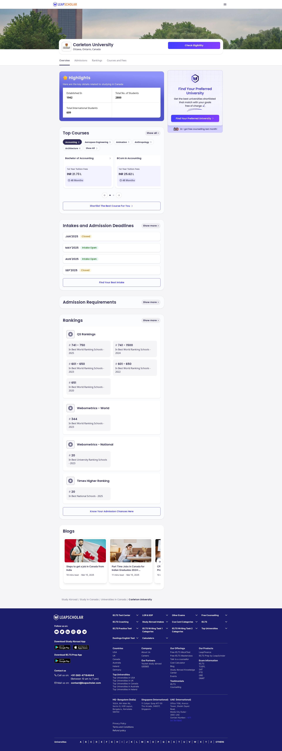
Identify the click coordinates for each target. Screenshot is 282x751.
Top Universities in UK (123, 680)
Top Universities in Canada (125, 683)
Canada (116, 659)
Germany (117, 669)
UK (114, 655)
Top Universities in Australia (126, 686)
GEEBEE (145, 666)
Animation (122, 142)
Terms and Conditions (123, 727)
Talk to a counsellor (179, 659)
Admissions (80, 60)
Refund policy (119, 730)
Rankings (97, 60)
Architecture (72, 148)
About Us (145, 652)
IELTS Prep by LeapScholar (212, 655)
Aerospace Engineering (98, 142)
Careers (145, 655)
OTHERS (220, 742)
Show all (152, 133)
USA (115, 652)
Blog (172, 666)
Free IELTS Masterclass (181, 655)
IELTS (173, 684)
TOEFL (202, 666)
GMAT (202, 678)
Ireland (116, 666)
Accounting (72, 142)
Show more (150, 225)
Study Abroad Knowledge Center (182, 671)
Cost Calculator (177, 662)
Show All (90, 148)
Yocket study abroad (151, 663)
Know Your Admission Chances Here (112, 511)
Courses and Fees (116, 60)
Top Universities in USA (124, 677)
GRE (201, 675)
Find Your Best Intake (111, 282)
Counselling (175, 687)
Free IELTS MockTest (180, 652)
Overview (64, 60)
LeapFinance (205, 652)
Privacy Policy (119, 723)
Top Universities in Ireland (125, 689)
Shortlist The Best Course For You (110, 206)
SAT (201, 669)
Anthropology (143, 142)
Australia (117, 662)
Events (173, 676)
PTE (201, 672)
